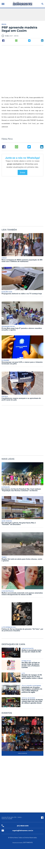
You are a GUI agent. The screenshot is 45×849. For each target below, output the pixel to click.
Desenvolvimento (17, 843)
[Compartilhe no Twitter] (29, 40)
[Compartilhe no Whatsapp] (16, 40)
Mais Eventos (22, 753)
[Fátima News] (22, 4)
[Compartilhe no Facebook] (3, 40)
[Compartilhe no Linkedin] (42, 40)
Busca (42, 4)
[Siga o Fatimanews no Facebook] (42, 817)
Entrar (22, 172)
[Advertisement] (22, 70)
